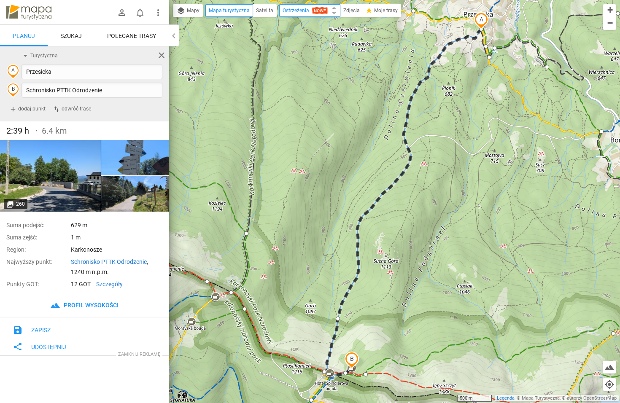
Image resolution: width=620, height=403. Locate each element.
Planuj (24, 35)
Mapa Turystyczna (541, 398)
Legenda (506, 398)
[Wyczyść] (161, 55)
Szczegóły (109, 284)
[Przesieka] (50, 176)
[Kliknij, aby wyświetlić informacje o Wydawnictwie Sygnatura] (183, 396)
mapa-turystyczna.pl (28, 12)
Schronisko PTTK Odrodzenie (109, 261)
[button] (481, 20)
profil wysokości (90, 305)
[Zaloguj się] (122, 12)
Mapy (192, 10)
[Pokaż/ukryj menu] (158, 12)
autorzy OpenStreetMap (592, 398)
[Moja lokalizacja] (609, 384)
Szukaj (71, 35)
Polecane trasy (131, 35)
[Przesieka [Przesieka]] (135, 194)
